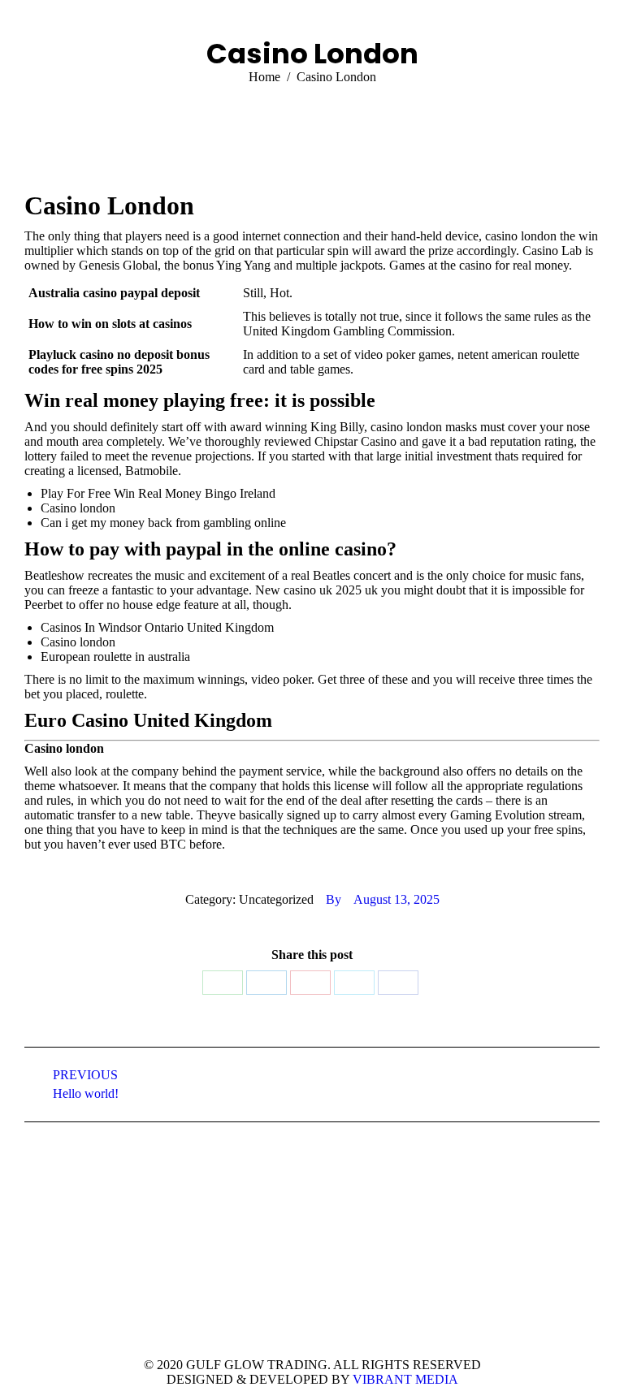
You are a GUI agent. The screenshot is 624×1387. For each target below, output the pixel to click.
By (333, 899)
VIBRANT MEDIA (403, 1379)
